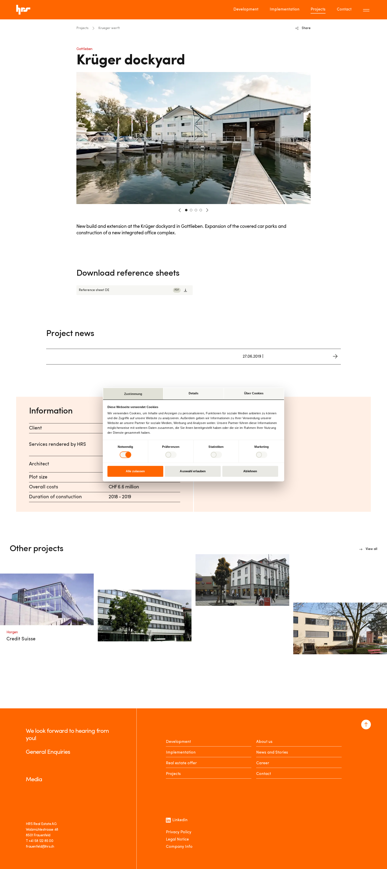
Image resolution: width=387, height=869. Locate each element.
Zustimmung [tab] (133, 394)
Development (245, 9)
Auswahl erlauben (193, 471)
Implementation (284, 9)
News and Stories (272, 753)
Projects (318, 9)
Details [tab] (194, 393)
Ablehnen (250, 471)
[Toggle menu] (367, 10)
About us (264, 742)
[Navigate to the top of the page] (366, 724)
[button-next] (207, 210)
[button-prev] (180, 210)
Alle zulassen (135, 471)
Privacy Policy (178, 832)
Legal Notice (177, 840)
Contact (344, 9)
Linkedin (179, 820)
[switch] (171, 455)
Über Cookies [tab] (253, 393)
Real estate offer (181, 763)
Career (262, 763)
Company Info (179, 847)
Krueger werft (109, 28)
